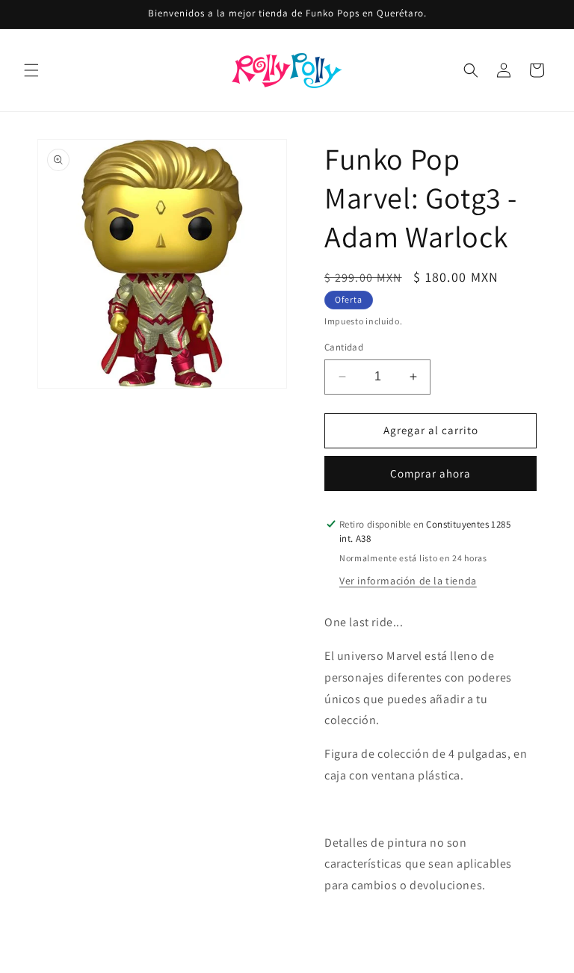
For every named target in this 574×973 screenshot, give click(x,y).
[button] (31, 70)
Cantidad (343, 347)
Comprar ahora (430, 473)
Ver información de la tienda (408, 580)
